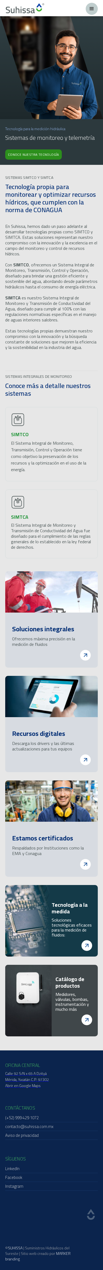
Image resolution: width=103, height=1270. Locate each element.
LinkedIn (12, 1169)
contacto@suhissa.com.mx (29, 1126)
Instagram (14, 1186)
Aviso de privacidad (22, 1135)
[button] (92, 9)
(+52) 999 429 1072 (22, 1118)
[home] (25, 8)
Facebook (13, 1177)
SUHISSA (15, 1248)
